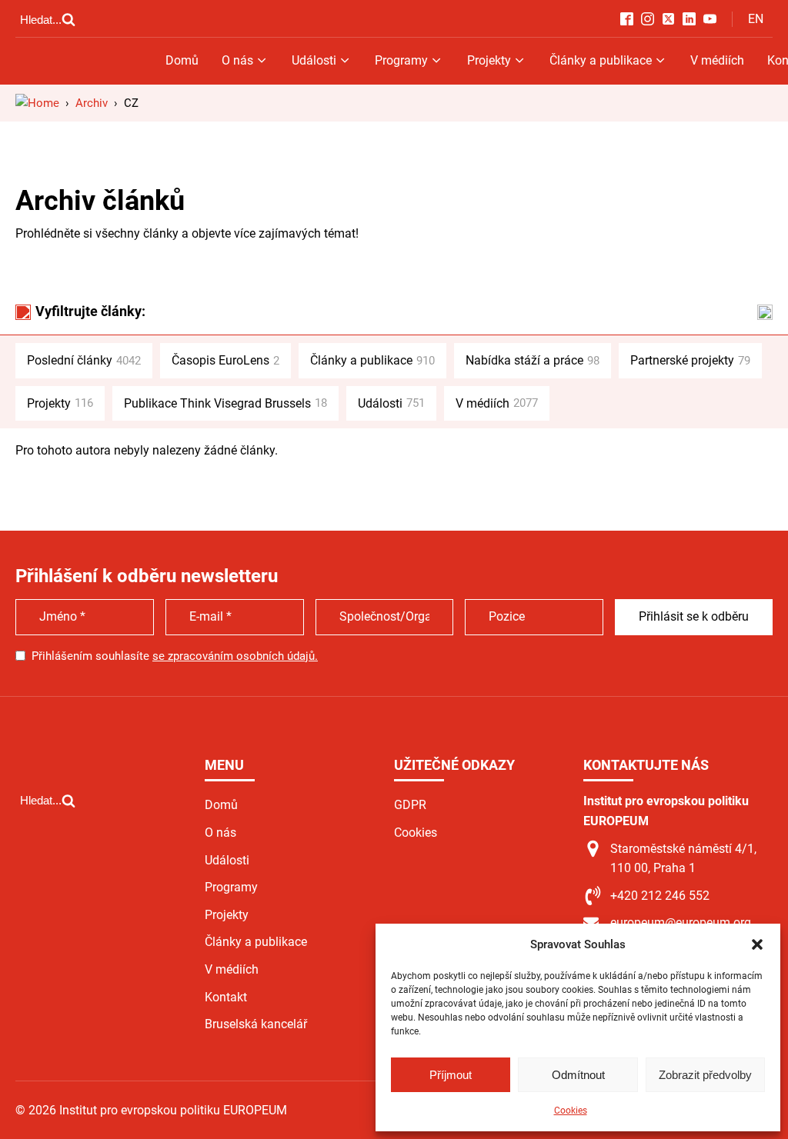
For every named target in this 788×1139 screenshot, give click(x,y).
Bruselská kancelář (256, 1024)
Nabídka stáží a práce (532, 360)
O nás (237, 60)
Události (314, 60)
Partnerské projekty (690, 360)
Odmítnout (578, 1074)
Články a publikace (600, 60)
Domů (182, 60)
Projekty (489, 60)
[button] (757, 944)
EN (755, 19)
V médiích (717, 60)
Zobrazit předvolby (705, 1074)
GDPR (410, 805)
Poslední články (84, 360)
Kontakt (226, 997)
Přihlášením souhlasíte (175, 656)
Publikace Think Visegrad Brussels (225, 403)
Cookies (570, 1110)
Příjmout (450, 1074)
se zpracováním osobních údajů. (235, 656)
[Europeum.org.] (37, 103)
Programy (401, 60)
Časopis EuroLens (225, 360)
